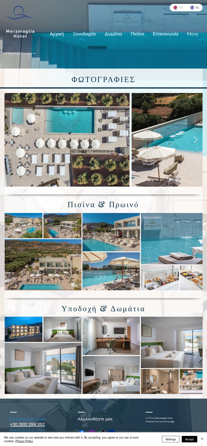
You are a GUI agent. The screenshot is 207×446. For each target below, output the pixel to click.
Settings (171, 439)
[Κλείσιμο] (202, 439)
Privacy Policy (24, 441)
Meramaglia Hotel (20, 34)
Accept (189, 439)
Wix (172, 421)
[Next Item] (195, 140)
